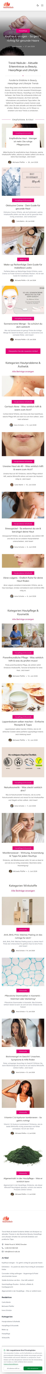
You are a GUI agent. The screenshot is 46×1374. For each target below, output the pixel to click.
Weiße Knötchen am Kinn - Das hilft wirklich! (18, 1280)
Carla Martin (6, 1302)
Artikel (5, 1258)
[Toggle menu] (42, 5)
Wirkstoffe (23, 930)
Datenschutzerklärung (11, 1364)
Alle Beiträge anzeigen (23, 371)
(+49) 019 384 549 (11, 1248)
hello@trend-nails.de (12, 1252)
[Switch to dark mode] (38, 5)
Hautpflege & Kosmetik (23, 133)
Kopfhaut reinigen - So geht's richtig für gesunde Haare (22, 1263)
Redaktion (7, 1297)
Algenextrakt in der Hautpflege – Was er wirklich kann (21, 1291)
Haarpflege (23, 31)
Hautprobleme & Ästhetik (23, 402)
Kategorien (7, 1316)
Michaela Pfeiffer (8, 1306)
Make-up (23, 259)
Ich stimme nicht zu (13, 1368)
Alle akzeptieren (32, 1368)
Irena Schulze (7, 1310)
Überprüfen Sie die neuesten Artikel (23, 351)
